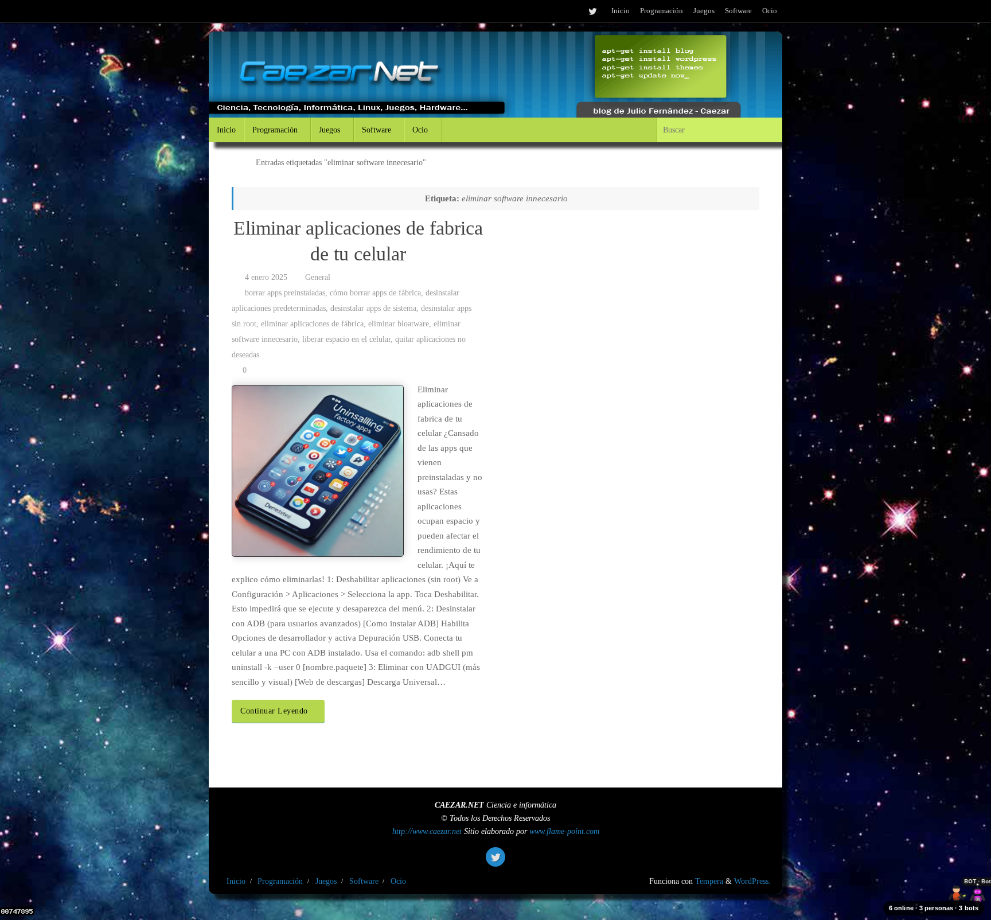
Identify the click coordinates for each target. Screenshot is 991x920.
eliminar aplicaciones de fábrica (312, 323)
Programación (661, 11)
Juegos (704, 11)
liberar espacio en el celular (346, 339)
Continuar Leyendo (274, 711)
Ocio (769, 11)
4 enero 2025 (266, 277)
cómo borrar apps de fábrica (375, 293)
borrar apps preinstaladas (285, 293)
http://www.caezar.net (427, 831)
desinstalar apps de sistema (373, 308)
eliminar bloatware (398, 323)
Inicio (620, 11)
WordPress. (752, 881)
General (317, 277)
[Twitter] (592, 11)
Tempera (709, 881)
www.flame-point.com (564, 831)
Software (738, 11)
